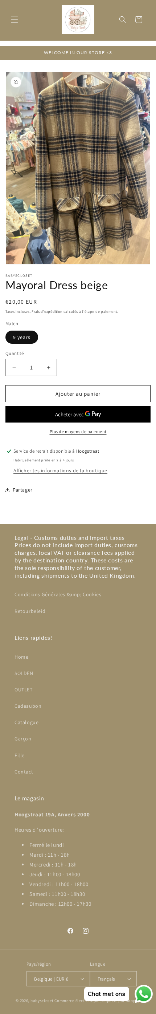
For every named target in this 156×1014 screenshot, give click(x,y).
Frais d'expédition (47, 311)
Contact (24, 771)
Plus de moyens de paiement (78, 431)
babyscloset (42, 1000)
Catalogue (26, 722)
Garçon (23, 738)
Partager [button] (23, 489)
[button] (14, 20)
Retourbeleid (30, 611)
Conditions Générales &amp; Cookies (58, 594)
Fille (20, 755)
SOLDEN (24, 673)
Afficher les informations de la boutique (60, 470)
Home (21, 657)
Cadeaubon (28, 706)
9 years (21, 337)
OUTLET (24, 689)
